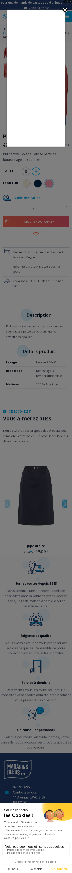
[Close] (65, 10)
